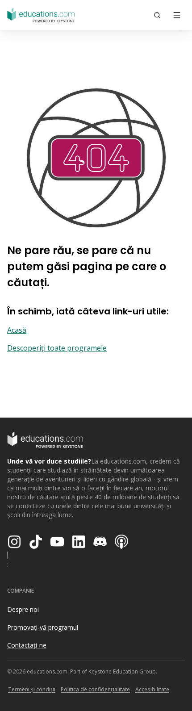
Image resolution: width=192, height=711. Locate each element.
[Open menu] (177, 15)
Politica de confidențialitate (95, 689)
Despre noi (23, 609)
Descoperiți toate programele (57, 348)
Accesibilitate (152, 689)
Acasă (16, 330)
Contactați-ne (26, 645)
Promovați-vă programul (42, 627)
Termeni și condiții (31, 689)
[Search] (157, 15)
